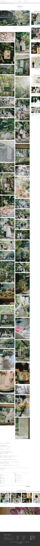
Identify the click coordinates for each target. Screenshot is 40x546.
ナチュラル (15, 29)
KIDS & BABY (25, 1)
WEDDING (19, 1)
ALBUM (20, 7)
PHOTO (18, 539)
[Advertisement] (20, 525)
